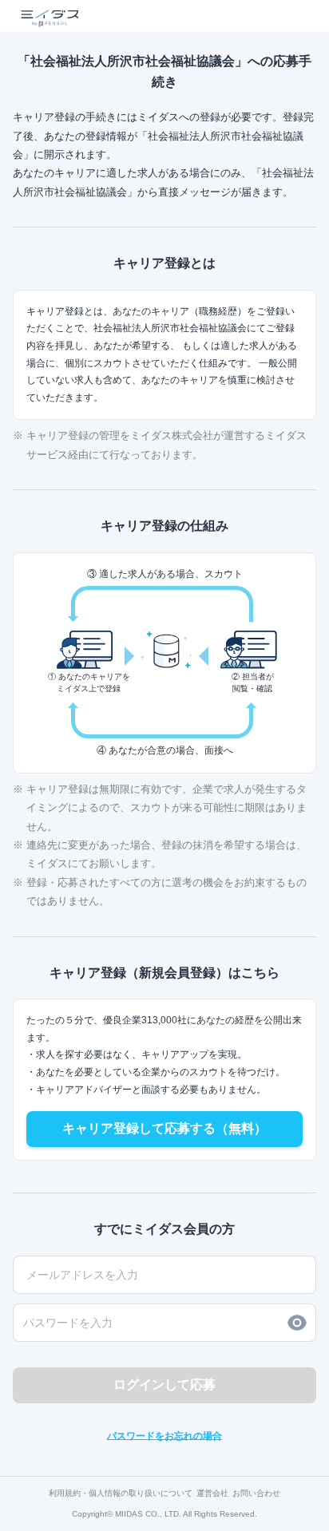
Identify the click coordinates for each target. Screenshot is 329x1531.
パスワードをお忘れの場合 (164, 1436)
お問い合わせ (256, 1493)
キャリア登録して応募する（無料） (164, 1128)
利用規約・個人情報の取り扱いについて (120, 1493)
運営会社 (212, 1493)
